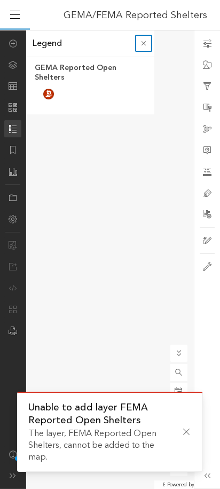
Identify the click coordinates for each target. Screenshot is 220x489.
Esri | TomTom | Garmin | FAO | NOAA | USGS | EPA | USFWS (164, 484)
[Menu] (15, 15)
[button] (178, 372)
